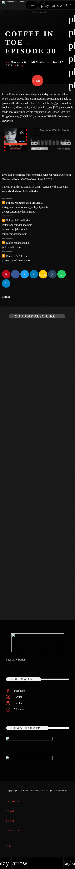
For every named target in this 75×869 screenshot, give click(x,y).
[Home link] (13, 5)
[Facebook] (10, 846)
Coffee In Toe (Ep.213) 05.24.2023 (31, 499)
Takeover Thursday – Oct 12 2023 (31, 402)
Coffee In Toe (15, 492)
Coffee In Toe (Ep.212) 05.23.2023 (31, 595)
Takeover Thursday (18, 396)
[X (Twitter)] (6, 846)
